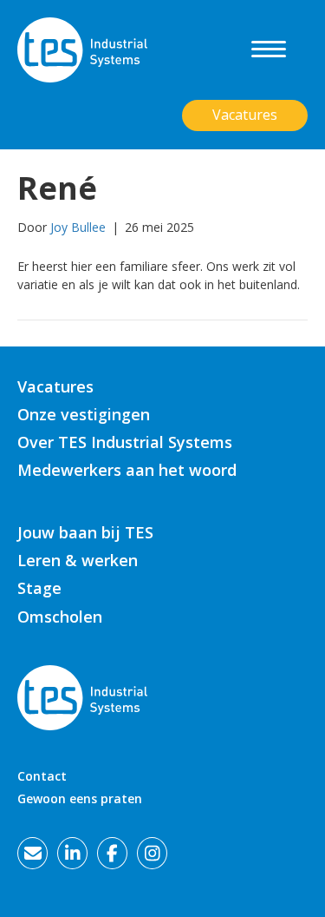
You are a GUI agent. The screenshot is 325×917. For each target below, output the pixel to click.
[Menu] (268, 49)
